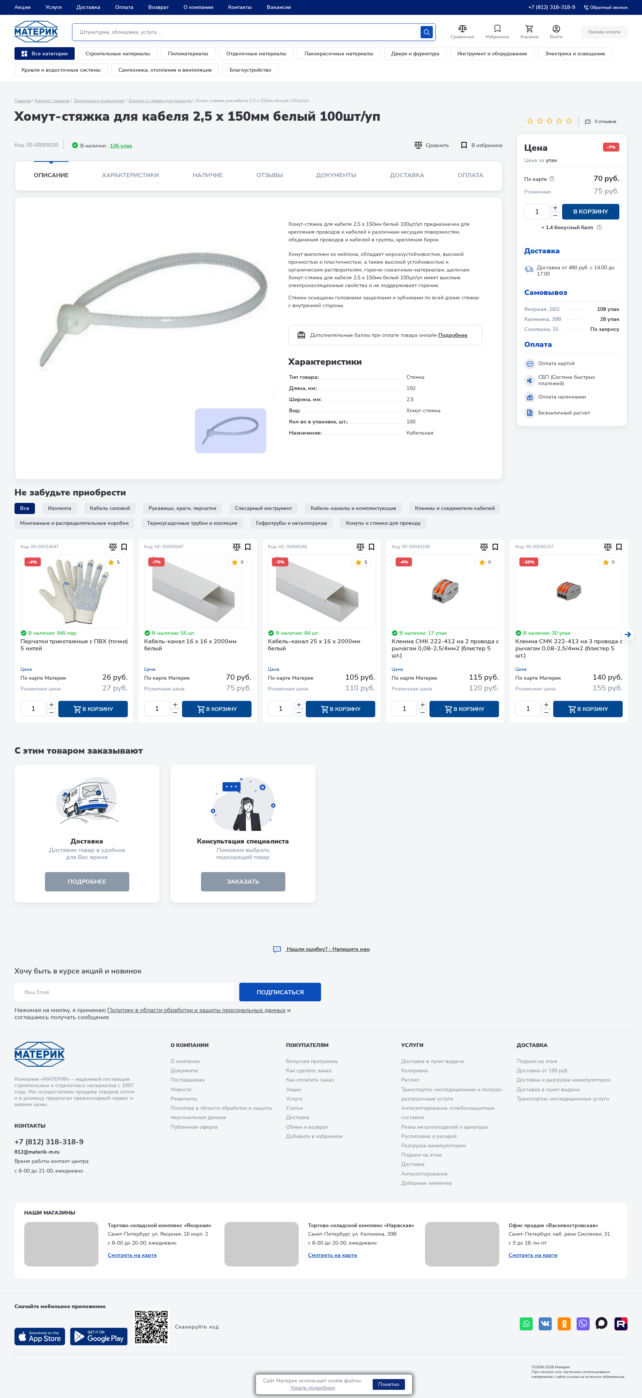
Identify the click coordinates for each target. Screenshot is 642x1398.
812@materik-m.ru (36, 1151)
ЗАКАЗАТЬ (243, 882)
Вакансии (279, 7)
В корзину (590, 212)
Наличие (208, 175)
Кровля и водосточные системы (61, 70)
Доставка (88, 7)
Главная (22, 101)
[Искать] (427, 32)
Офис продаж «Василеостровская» (553, 1225)
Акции (22, 7)
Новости (181, 1089)
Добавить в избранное (314, 1136)
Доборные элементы (426, 1183)
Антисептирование (424, 1173)
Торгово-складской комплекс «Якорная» (159, 1225)
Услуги (53, 7)
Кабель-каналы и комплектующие (353, 508)
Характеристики (130, 175)
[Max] (602, 1323)
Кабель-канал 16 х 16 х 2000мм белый (190, 645)
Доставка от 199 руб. (542, 1070)
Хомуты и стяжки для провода (160, 101)
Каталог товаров (52, 101)
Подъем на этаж (421, 1154)
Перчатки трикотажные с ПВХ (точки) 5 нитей (74, 645)
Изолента (59, 508)
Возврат (158, 7)
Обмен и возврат (307, 1127)
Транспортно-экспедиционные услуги (563, 1098)
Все (24, 508)
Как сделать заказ (308, 1070)
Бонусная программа (312, 1061)
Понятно (388, 1384)
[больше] (555, 208)
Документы (336, 175)
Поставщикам (188, 1079)
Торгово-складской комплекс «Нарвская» (361, 1225)
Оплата (124, 7)
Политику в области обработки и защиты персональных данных (196, 1010)
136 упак (121, 145)
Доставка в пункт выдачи (432, 1061)
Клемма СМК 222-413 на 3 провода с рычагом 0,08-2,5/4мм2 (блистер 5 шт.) (569, 649)
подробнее (87, 882)
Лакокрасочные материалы (338, 53)
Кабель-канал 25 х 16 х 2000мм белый (314, 645)
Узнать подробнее (312, 1387)
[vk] (545, 1323)
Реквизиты (184, 1098)
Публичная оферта (194, 1127)
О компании (198, 7)
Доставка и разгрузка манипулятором (563, 1079)
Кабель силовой (110, 508)
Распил (410, 1079)
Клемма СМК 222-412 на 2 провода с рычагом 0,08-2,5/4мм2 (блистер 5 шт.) (445, 649)
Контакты (240, 7)
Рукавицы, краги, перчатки (182, 508)
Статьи (294, 1108)
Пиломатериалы (188, 53)
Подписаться (280, 992)
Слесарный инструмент (263, 508)
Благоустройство (250, 70)
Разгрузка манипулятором (433, 1145)
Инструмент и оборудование (492, 53)
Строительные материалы (117, 53)
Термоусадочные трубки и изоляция (192, 523)
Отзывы (269, 175)
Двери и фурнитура (415, 53)
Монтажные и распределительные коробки (74, 523)
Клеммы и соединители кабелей (455, 508)
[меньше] (555, 216)
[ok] (564, 1323)
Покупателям (307, 1045)
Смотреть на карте (132, 1255)
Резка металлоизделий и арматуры (444, 1127)
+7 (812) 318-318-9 (551, 7)
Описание (51, 175)
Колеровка (414, 1070)
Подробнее (452, 335)
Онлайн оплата (604, 32)
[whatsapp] (526, 1323)
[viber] (583, 1323)
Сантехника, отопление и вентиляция (165, 70)
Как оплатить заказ (310, 1079)
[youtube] (621, 1323)
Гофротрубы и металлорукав (291, 523)
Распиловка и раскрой (429, 1136)
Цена (26, 669)
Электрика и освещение (575, 53)
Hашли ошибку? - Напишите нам (327, 949)
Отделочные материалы (256, 53)
